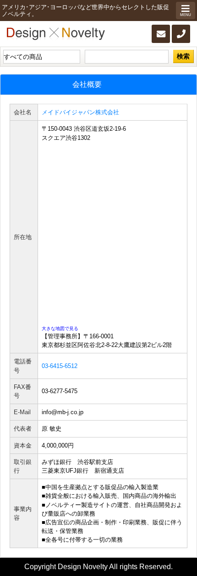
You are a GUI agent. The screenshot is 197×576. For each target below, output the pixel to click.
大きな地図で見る (60, 328)
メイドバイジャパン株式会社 (80, 112)
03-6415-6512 (59, 366)
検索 (183, 56)
